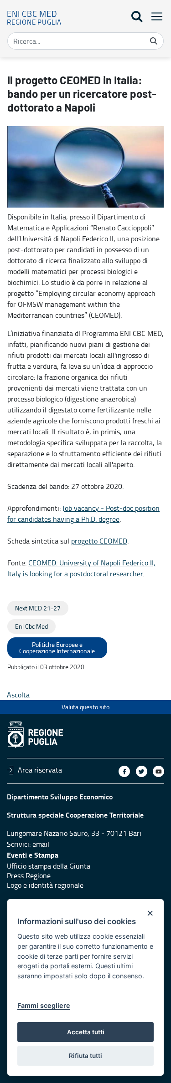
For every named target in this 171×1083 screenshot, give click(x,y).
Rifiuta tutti (85, 1055)
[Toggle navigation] (154, 16)
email (40, 844)
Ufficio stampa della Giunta (48, 866)
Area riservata (40, 770)
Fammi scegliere (43, 1005)
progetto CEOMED (99, 541)
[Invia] (153, 41)
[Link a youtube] (158, 771)
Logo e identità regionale (45, 885)
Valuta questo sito (85, 706)
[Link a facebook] (124, 771)
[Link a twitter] (141, 771)
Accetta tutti (85, 1032)
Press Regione (29, 875)
